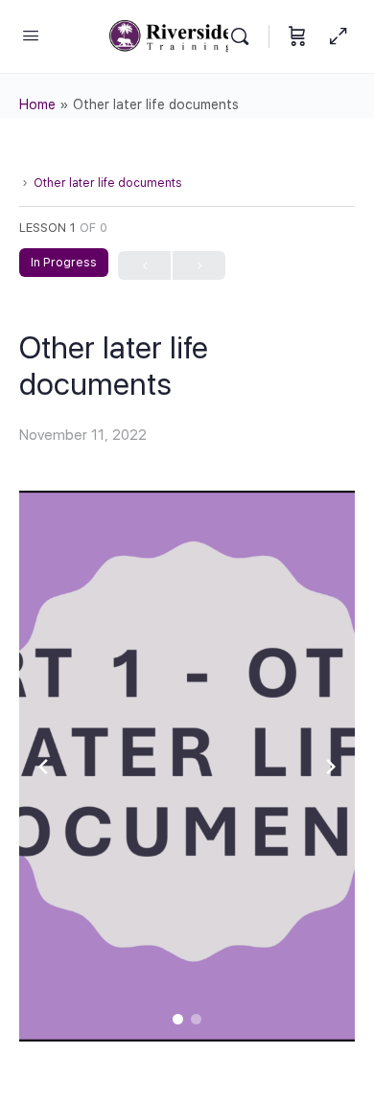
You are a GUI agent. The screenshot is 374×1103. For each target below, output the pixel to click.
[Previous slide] (43, 766)
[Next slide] (330, 766)
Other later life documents (108, 183)
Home (37, 104)
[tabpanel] (187, 767)
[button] (178, 1019)
